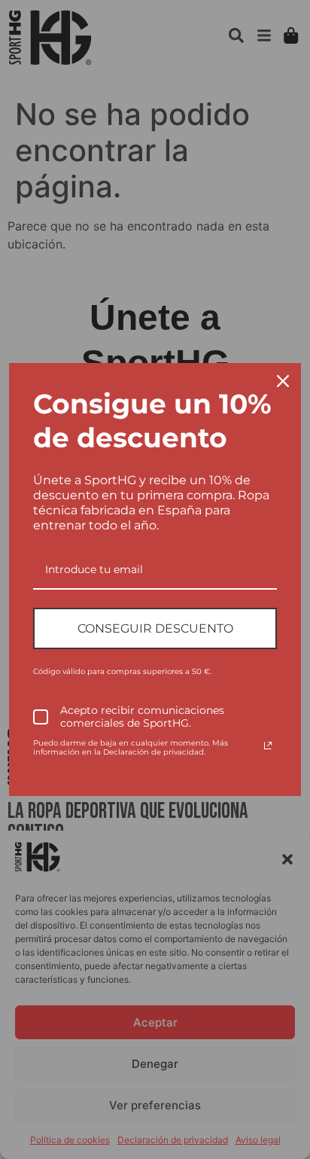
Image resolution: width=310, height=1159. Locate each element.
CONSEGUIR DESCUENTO (155, 628)
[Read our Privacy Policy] (268, 746)
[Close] (283, 381)
